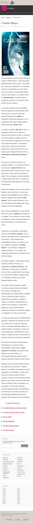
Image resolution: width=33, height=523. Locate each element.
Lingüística (6, 477)
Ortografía (20, 459)
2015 (4, 501)
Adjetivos (5, 457)
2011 (18, 493)
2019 (4, 493)
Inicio (2, 17)
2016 (4, 499)
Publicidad (26, 519)
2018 (4, 495)
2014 (4, 503)
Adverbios (5, 459)
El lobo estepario (8, 421)
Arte (2, 13)
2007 (18, 501)
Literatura (8, 17)
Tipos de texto (21, 472)
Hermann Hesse (8, 430)
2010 (18, 495)
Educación (22, 13)
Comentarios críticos (8, 461)
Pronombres (20, 466)
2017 (4, 497)
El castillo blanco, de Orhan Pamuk (15, 408)
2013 (18, 489)
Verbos (19, 476)
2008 (18, 499)
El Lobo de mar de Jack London (14, 412)
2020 (4, 491)
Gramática (6, 470)
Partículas (20, 461)
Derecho (15, 13)
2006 (18, 503)
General (5, 468)
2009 (18, 497)
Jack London (7, 417)
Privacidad (9, 519)
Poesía (19, 463)
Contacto (18, 519)
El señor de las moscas (11, 426)
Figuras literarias (7, 463)
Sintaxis (19, 468)
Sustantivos (20, 470)
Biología (8, 13)
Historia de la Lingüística (6, 472)
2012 (18, 491)
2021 (4, 489)
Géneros (5, 466)
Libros (4, 475)
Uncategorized (21, 474)
